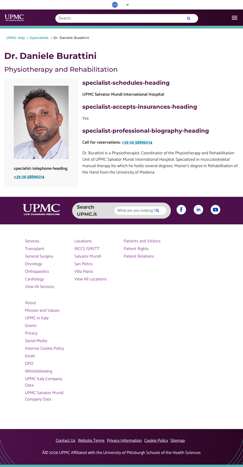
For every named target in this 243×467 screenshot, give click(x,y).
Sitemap (177, 440)
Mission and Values (42, 310)
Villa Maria (83, 272)
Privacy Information (124, 440)
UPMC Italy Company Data (43, 382)
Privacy (31, 333)
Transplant (34, 249)
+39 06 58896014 (29, 177)
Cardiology (34, 279)
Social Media (36, 341)
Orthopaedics (37, 272)
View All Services (39, 287)
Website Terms (91, 440)
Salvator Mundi (87, 256)
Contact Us (65, 440)
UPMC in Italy (37, 318)
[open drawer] (234, 17)
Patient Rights (136, 249)
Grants (31, 326)
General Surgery (39, 256)
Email (30, 356)
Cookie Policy (156, 440)
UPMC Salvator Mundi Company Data (44, 396)
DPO (29, 364)
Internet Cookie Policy (44, 348)
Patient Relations (139, 256)
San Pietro (83, 264)
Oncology (33, 264)
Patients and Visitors (142, 241)
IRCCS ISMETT (86, 249)
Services (32, 241)
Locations (83, 241)
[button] (124, 4)
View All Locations (90, 279)
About (30, 303)
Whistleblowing (38, 371)
